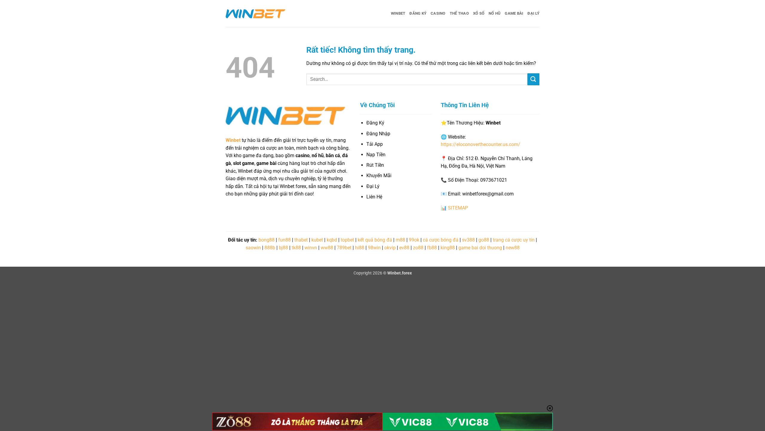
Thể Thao (459, 13)
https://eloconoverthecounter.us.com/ (480, 144)
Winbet (398, 13)
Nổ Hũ (495, 13)
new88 (513, 248)
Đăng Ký (417, 13)
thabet (301, 240)
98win (374, 248)
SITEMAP (458, 208)
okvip (390, 248)
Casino (438, 13)
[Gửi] (533, 79)
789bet (344, 248)
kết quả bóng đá (375, 240)
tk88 (296, 248)
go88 (483, 240)
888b (269, 248)
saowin (253, 248)
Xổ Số (478, 13)
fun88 (284, 240)
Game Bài (514, 13)
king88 (447, 248)
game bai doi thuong (480, 248)
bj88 (283, 248)
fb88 (432, 248)
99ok (414, 240)
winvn (311, 248)
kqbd (332, 240)
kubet (317, 240)
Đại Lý (533, 13)
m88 (400, 240)
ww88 (327, 248)
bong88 (266, 240)
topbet (347, 240)
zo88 (418, 248)
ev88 (404, 248)
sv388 (468, 240)
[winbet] (255, 13)
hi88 (359, 248)
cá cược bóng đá (440, 240)
